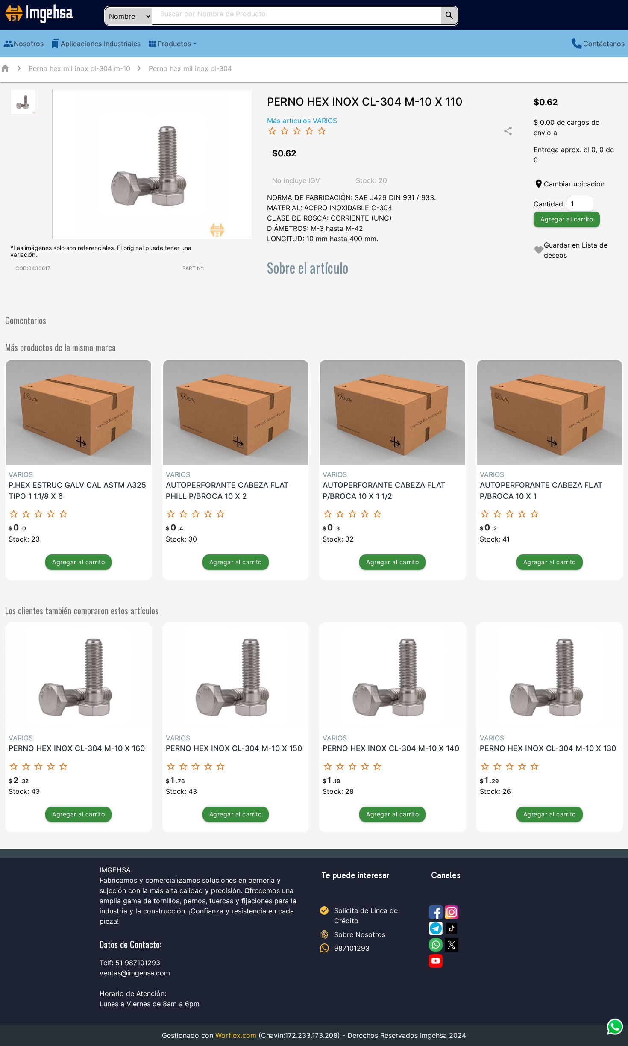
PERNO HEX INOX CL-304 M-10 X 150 (234, 748)
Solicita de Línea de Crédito (366, 915)
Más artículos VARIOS (302, 120)
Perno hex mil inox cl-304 (190, 68)
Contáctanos (604, 43)
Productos (173, 43)
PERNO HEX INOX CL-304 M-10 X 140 (391, 748)
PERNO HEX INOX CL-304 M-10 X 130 (548, 748)
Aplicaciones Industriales (95, 43)
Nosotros (23, 43)
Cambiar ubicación (574, 184)
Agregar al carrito (566, 218)
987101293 (352, 948)
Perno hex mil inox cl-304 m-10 (79, 68)
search (449, 15)
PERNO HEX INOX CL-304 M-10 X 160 (77, 748)
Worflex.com (235, 1035)
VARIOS (21, 474)
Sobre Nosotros (359, 934)
